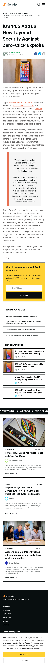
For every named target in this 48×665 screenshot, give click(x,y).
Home (5, 13)
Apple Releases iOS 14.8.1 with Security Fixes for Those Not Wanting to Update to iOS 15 (24, 322)
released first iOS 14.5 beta (21, 102)
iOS (19, 13)
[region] (24, 649)
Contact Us (6, 610)
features (38, 108)
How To (5, 621)
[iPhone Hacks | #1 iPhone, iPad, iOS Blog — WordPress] (10, 4)
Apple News (7, 614)
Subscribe (24, 295)
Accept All (24, 654)
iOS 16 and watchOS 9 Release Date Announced (21, 316)
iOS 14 (26, 13)
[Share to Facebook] (35, 53)
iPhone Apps (7, 617)
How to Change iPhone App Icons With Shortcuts (22, 335)
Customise (24, 661)
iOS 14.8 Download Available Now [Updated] (20, 329)
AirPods (23, 411)
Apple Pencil (40, 411)
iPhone (12, 13)
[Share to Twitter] (39, 53)
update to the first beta (23, 105)
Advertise (6, 625)
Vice (6, 258)
